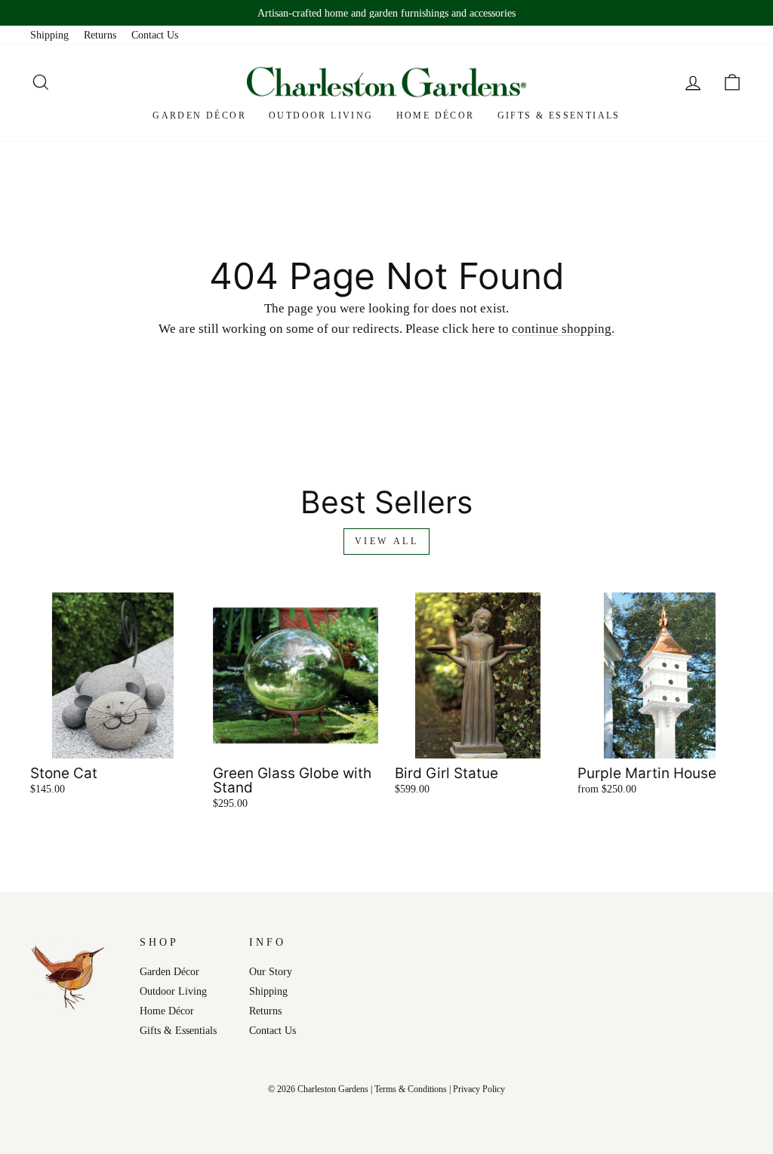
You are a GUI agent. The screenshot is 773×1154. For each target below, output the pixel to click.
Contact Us (154, 35)
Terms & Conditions (410, 1089)
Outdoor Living (321, 115)
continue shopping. (563, 329)
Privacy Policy (479, 1089)
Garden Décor (199, 115)
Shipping (49, 35)
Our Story (270, 971)
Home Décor (435, 115)
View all (387, 541)
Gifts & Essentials (559, 115)
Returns (100, 35)
